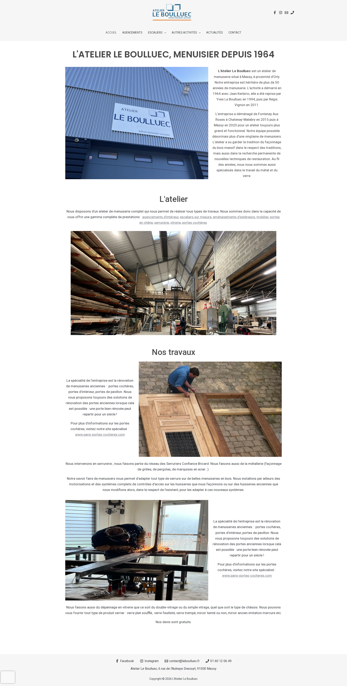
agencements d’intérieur (160, 217)
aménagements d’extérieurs (234, 217)
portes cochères (194, 223)
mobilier (262, 217)
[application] (164, 33)
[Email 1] (286, 12)
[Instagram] (280, 12)
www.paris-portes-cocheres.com (100, 434)
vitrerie (175, 223)
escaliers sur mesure (195, 217)
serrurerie (161, 223)
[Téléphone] (292, 12)
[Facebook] (275, 12)
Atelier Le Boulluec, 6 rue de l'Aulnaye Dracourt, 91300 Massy (173, 669)
